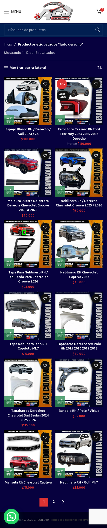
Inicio (8, 45)
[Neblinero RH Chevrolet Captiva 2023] (79, 244)
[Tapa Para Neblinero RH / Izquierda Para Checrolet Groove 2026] (28, 244)
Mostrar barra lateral (28, 68)
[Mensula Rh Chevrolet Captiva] (28, 454)
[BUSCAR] (97, 30)
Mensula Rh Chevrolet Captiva (28, 482)
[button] (9, 120)
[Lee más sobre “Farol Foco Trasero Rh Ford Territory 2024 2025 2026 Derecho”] (60, 120)
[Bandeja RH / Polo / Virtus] (79, 383)
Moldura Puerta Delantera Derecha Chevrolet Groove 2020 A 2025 (28, 205)
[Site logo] (53, 12)
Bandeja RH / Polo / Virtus (79, 410)
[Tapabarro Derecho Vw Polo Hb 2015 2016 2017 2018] (79, 316)
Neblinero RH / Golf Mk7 (79, 482)
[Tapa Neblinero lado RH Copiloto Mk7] (28, 316)
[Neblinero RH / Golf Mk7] (79, 454)
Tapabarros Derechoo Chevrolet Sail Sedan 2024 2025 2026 (28, 415)
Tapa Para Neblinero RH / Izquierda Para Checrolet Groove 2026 (28, 276)
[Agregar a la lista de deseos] (45, 84)
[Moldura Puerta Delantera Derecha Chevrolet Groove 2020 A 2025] (28, 172)
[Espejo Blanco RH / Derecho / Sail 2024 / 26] (28, 101)
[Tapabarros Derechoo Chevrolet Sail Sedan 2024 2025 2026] (28, 383)
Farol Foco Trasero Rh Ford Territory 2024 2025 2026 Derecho (79, 133)
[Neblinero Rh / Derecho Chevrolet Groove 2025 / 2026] (79, 172)
